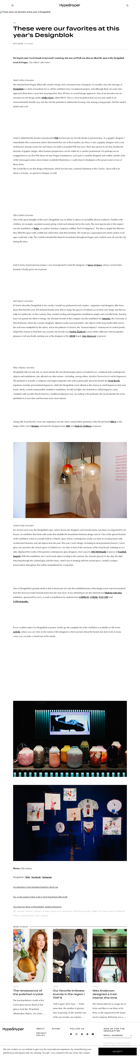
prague (16, 916)
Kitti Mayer (18, 44)
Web (27, 877)
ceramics (37, 911)
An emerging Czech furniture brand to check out (35, 887)
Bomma (35, 426)
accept (118, 1051)
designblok (67, 911)
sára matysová (27, 916)
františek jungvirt (82, 911)
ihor (105, 911)
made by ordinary (116, 911)
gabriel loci (96, 911)
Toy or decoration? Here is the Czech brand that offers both (40, 897)
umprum (44, 916)
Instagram (47, 877)
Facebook (36, 877)
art (14, 23)
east (59, 911)
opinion (29, 911)
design (53, 911)
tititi (37, 916)
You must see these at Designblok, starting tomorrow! (37, 907)
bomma (46, 911)
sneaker (20, 911)
